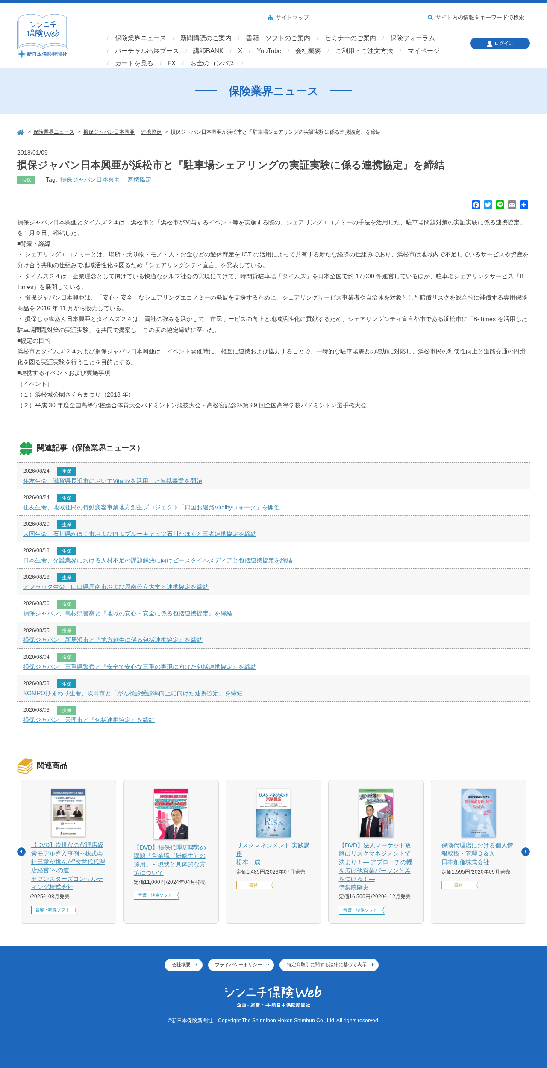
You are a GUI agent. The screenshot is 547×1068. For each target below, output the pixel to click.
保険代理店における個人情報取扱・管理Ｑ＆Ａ (477, 853)
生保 (66, 471)
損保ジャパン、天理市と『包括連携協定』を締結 (89, 719)
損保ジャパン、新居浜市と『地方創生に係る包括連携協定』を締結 (113, 639)
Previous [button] (21, 851)
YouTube (269, 50)
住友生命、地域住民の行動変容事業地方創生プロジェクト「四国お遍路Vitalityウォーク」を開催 (151, 507)
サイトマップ (292, 18)
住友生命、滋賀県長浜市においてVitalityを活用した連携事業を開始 (112, 480)
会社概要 (308, 50)
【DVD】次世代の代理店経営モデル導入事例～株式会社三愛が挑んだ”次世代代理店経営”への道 (68, 865)
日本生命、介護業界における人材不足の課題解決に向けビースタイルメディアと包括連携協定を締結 (157, 560)
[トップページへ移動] (21, 131)
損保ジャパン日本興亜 (90, 179)
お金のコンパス (212, 63)
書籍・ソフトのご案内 (278, 38)
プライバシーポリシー (238, 964)
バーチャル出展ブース (147, 50)
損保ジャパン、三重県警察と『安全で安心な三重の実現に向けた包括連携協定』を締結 (139, 666)
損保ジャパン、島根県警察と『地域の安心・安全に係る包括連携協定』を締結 (127, 613)
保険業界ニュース (140, 38)
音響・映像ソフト (52, 909)
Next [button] (525, 851)
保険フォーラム (412, 38)
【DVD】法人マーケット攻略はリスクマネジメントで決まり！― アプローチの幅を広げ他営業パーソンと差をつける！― (375, 866)
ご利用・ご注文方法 (364, 50)
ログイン (503, 43)
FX (172, 63)
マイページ (424, 50)
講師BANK (208, 50)
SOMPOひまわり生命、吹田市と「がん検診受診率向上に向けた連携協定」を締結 (133, 693)
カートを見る (134, 63)
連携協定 (139, 179)
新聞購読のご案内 (206, 38)
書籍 (253, 885)
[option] (68, 852)
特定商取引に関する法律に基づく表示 (327, 964)
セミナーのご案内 (350, 38)
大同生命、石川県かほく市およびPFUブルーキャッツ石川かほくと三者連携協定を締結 (139, 533)
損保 (26, 179)
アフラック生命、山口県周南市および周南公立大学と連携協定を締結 (116, 586)
